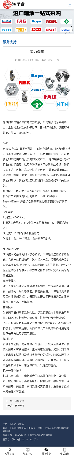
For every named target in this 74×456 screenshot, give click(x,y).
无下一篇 (19, 405)
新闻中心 (46, 453)
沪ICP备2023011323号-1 (25, 439)
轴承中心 (27, 453)
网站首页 (9, 453)
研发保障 (19, 401)
